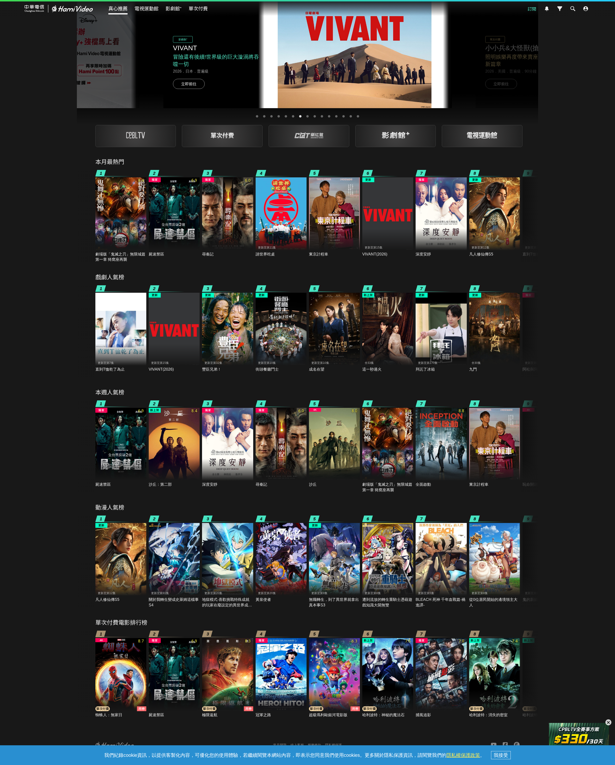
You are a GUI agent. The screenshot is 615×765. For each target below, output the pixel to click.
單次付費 (198, 8)
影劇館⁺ (174, 8)
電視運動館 (147, 8)
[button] (257, 116)
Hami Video (59, 8)
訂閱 (532, 9)
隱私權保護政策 (463, 755)
